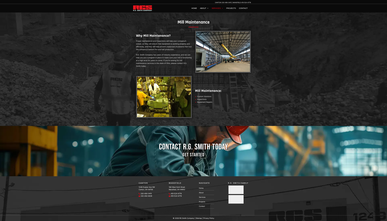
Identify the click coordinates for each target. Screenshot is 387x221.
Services (216, 8)
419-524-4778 (246, 2)
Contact (243, 8)
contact (180, 63)
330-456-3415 (226, 2)
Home (194, 8)
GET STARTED (193, 155)
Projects (231, 8)
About (203, 8)
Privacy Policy (208, 218)
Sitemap (199, 218)
